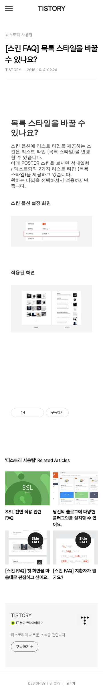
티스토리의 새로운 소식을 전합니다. (38, 635)
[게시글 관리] (37, 412)
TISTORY (52, 8)
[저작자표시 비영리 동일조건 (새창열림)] (76, 412)
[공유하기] (30, 412)
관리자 (71, 683)
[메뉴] (9, 8)
